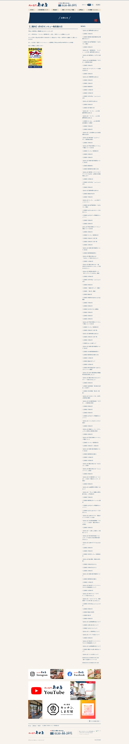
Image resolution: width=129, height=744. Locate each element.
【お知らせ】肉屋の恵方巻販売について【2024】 (91, 248)
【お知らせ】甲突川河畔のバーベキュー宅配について (91, 438)
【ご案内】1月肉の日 (87, 83)
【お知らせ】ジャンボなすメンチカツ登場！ (91, 421)
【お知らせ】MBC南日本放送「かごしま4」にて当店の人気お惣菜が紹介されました (91, 537)
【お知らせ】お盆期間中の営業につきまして (91, 488)
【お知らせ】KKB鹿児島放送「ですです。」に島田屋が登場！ (91, 402)
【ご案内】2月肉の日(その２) (89, 564)
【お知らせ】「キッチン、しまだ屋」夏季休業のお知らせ (91, 116)
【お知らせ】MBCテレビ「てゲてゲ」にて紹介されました (90, 594)
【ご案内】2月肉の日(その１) (89, 567)
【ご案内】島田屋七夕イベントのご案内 (91, 501)
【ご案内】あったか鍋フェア (89, 343)
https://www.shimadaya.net (84, 734)
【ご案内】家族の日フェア (88, 361)
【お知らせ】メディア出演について (91, 634)
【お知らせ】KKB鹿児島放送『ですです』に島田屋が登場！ (91, 61)
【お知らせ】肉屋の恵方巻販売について (91, 574)
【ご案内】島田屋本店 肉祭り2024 (90, 168)
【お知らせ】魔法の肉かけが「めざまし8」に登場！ (91, 464)
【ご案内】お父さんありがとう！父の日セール (91, 211)
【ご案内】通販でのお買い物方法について (91, 650)
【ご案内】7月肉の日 (87, 33)
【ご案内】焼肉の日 (87, 294)
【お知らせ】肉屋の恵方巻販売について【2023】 (91, 347)
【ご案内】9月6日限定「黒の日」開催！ (91, 391)
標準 (89, 4)
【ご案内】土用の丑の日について (90, 625)
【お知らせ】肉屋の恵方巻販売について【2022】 (91, 449)
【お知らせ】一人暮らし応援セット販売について (91, 531)
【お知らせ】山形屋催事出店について (91, 621)
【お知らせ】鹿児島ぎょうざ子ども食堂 (91, 56)
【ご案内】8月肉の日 (87, 406)
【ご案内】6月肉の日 (87, 47)
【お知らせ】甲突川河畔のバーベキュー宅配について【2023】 (91, 323)
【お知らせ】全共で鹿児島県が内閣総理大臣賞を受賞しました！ (91, 373)
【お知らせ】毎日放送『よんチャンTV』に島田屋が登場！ (91, 138)
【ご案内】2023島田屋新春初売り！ (91, 351)
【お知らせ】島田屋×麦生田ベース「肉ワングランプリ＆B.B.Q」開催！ (91, 272)
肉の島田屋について (43, 9)
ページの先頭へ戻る (95, 721)
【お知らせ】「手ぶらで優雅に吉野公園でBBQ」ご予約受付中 (91, 493)
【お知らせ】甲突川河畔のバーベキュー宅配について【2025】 (91, 146)
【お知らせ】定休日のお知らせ (89, 101)
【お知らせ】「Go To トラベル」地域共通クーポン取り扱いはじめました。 (91, 599)
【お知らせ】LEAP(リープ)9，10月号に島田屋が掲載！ (91, 397)
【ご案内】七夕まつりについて (89, 628)
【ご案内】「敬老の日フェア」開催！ (91, 288)
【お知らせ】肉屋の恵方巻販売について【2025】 (91, 161)
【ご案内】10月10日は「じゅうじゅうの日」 (91, 97)
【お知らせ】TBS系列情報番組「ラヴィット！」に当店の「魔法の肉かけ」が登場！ (91, 522)
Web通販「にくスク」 (93, 9)
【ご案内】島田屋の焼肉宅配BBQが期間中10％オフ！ (91, 37)
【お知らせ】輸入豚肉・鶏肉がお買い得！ (91, 560)
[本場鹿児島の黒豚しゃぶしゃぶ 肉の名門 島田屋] (38, 4)
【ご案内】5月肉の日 (87, 65)
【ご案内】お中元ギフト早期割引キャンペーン (91, 216)
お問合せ (81, 9)
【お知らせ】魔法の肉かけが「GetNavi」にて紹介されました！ (90, 257)
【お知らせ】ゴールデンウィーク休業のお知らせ (91, 69)
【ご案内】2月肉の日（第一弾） (90, 241)
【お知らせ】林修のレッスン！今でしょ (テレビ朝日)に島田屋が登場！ (91, 430)
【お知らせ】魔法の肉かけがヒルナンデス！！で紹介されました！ (91, 378)
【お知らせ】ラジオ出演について (90, 654)
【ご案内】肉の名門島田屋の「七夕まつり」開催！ (91, 42)
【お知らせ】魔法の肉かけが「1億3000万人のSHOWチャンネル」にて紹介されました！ (91, 266)
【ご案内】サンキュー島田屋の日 (90, 151)
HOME (32, 9)
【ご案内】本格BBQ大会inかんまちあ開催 (91, 298)
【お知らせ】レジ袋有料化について (91, 631)
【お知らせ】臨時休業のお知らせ (90, 190)
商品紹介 (55, 9)
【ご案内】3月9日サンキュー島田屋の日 (91, 555)
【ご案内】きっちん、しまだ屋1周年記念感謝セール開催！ (91, 122)
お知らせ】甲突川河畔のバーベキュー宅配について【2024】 (91, 227)
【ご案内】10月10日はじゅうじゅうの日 (91, 604)
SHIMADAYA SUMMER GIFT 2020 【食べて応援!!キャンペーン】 (91, 658)
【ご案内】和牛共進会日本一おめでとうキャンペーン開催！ (91, 368)
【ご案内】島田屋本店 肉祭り (89, 454)
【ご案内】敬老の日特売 (88, 612)
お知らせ (34, 725)
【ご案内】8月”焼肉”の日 (88, 107)
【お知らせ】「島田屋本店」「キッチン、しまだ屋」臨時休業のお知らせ (91, 51)
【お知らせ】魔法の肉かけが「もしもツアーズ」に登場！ (91, 469)
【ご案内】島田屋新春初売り (89, 253)
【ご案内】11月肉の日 (87, 89)
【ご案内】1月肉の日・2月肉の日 (90, 445)
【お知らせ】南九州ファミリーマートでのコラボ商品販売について (91, 586)
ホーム (29, 725)
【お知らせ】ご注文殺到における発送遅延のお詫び (91, 133)
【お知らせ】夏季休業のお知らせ (90, 30)
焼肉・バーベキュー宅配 (68, 9)
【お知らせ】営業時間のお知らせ (90, 76)
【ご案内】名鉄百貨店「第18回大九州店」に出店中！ (91, 386)
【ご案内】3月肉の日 (87, 73)
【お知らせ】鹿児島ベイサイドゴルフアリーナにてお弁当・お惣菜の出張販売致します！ (91, 174)
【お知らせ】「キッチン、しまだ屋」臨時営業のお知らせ (91, 111)
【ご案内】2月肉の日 (87, 80)
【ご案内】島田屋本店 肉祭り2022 (90, 354)
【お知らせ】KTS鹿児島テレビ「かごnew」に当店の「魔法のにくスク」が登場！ (91, 478)
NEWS (83, 26)
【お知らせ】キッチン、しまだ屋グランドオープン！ (91, 201)
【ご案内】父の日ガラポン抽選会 (90, 309)
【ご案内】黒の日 (86, 615)
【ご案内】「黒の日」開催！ (89, 291)
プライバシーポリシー (33, 740)
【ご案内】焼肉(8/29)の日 (88, 193)
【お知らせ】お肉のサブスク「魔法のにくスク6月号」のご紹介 (91, 516)
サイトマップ (41, 740)
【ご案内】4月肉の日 (87, 223)
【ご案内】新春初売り (87, 86)
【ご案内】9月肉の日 (87, 104)
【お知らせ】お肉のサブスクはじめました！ (91, 543)
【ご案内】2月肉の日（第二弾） (90, 238)
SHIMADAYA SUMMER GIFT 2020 (90, 662)
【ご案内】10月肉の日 (87, 93)
